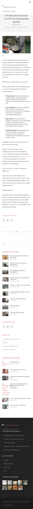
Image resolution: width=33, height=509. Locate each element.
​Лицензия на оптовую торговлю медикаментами (16, 446)
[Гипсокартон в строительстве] (15, 9)
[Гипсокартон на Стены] (20, 482)
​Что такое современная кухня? (12, 450)
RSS (5, 471)
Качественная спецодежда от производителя (17, 271)
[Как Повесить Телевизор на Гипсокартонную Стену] (4, 482)
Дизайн (5, 342)
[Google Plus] (11, 220)
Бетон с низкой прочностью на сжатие (20, 398)
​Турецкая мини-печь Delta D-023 (18, 369)
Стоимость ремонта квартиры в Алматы (20, 285)
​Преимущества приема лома (17, 312)
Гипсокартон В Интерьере (10, 346)
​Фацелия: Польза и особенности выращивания (18, 263)
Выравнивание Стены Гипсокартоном (14, 435)
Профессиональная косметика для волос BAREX (19, 256)
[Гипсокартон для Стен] (10, 487)
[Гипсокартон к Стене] (25, 482)
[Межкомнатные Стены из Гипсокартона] (4, 487)
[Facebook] (3, 220)
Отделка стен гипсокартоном (19, 27)
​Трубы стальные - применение (17, 405)
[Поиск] (29, 244)
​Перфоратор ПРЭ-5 (14, 362)
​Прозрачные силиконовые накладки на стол (20, 377)
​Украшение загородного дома (17, 299)
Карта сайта (7, 467)
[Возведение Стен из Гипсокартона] (10, 482)
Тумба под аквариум (9, 442)
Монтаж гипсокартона (9, 349)
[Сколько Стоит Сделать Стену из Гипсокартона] (20, 487)
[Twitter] (7, 220)
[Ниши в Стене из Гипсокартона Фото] (15, 487)
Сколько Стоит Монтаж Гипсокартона (14, 439)
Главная (7, 27)
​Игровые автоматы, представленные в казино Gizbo (20, 278)
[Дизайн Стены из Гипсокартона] (15, 482)
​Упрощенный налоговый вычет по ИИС (20, 292)
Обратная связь (8, 463)
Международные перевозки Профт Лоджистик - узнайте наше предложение (19, 385)
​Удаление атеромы (14, 305)
